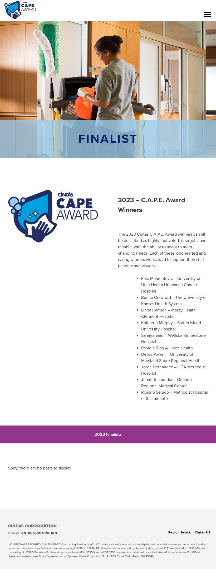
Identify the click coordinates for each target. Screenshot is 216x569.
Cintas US (202, 532)
